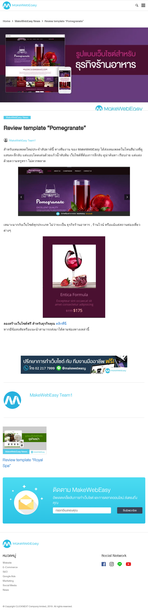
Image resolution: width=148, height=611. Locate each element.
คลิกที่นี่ (60, 323)
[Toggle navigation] (143, 5)
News (6, 590)
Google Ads (9, 576)
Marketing (8, 581)
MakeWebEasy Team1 (22, 140)
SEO (5, 572)
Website (7, 562)
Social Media (10, 585)
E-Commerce (10, 567)
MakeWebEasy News (17, 117)
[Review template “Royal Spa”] (25, 440)
